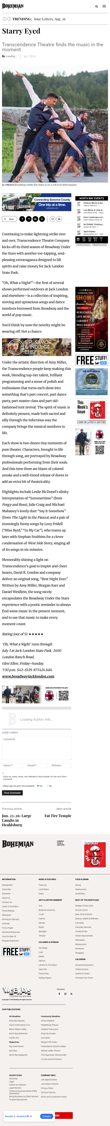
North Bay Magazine (18, 1055)
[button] (96, 6)
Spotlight (43, 931)
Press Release (8, 911)
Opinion (42, 961)
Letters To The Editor (48, 965)
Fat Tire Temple (58, 815)
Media (41, 956)
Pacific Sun (14, 1038)
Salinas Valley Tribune (50, 1050)
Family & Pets (81, 931)
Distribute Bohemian (11, 932)
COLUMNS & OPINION (49, 942)
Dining (78, 885)
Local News (44, 889)
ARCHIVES (60, 843)
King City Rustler (48, 1033)
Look (41, 952)
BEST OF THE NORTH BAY (87, 900)
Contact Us (7, 902)
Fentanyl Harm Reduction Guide (59, 19)
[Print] (59, 219)
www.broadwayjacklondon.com (28, 676)
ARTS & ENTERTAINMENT (50, 900)
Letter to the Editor (10, 906)
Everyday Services (83, 927)
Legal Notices (15, 1088)
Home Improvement (84, 936)
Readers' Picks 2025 (84, 906)
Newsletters (7, 885)
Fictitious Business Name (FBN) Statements (23, 1092)
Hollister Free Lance (49, 1029)
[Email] (51, 219)
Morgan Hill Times (49, 1042)
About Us (6, 898)
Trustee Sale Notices (18, 1099)
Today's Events (81, 969)
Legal (11, 1081)
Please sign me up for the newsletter (19, 786)
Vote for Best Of (9, 936)
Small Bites (80, 893)
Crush (41, 914)
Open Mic (43, 969)
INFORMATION (8, 879)
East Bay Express (16, 1021)
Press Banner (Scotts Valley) (53, 1046)
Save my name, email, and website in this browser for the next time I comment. (35, 777)
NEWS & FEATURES (47, 879)
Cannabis (79, 923)
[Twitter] (29, 219)
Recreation (80, 940)
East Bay (13, 1050)
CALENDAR (80, 959)
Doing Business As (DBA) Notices (23, 1096)
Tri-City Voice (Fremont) (51, 1059)
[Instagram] (65, 994)
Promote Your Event (84, 978)
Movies (42, 923)
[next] (9, 19)
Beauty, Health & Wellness (86, 918)
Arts (40, 906)
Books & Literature (47, 910)
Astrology (43, 948)
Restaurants (80, 889)
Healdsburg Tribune (49, 1025)
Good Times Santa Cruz (19, 1025)
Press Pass (44, 973)
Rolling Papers (45, 978)
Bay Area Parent (16, 1046)
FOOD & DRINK (82, 879)
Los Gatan (45, 1038)
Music (41, 927)
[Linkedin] (35, 219)
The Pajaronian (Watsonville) (53, 1055)
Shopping (79, 953)
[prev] (4, 19)
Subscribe (6, 889)
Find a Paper (7, 928)
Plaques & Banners (10, 941)
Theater (42, 936)
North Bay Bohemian (18, 1033)
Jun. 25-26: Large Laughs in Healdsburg (16, 820)
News (41, 893)
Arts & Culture (81, 910)
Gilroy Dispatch (47, 1021)
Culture (42, 918)
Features (43, 885)
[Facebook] (22, 219)
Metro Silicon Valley (17, 1029)
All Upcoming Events (84, 965)
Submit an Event (82, 973)
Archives (6, 923)
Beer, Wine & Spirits (83, 914)
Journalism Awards (49, 1084)
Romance (79, 948)
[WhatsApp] (42, 219)
